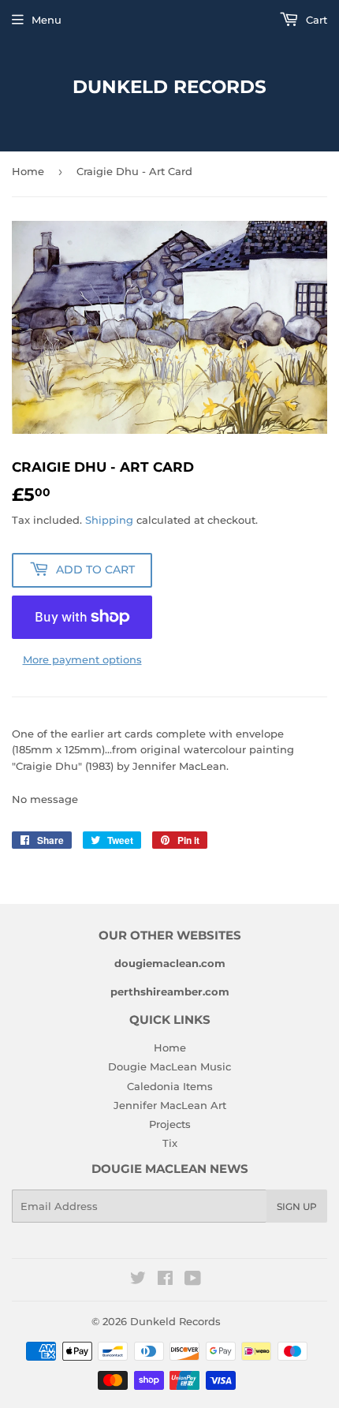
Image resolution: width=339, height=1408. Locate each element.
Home (28, 171)
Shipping (109, 520)
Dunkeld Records (169, 87)
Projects (170, 1124)
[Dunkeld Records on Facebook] (165, 1280)
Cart (315, 19)
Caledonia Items (170, 1086)
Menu (46, 19)
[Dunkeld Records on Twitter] (138, 1280)
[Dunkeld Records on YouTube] (192, 1280)
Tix (169, 1143)
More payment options (82, 659)
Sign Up (297, 1206)
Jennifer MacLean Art (170, 1105)
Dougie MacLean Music (169, 1066)
